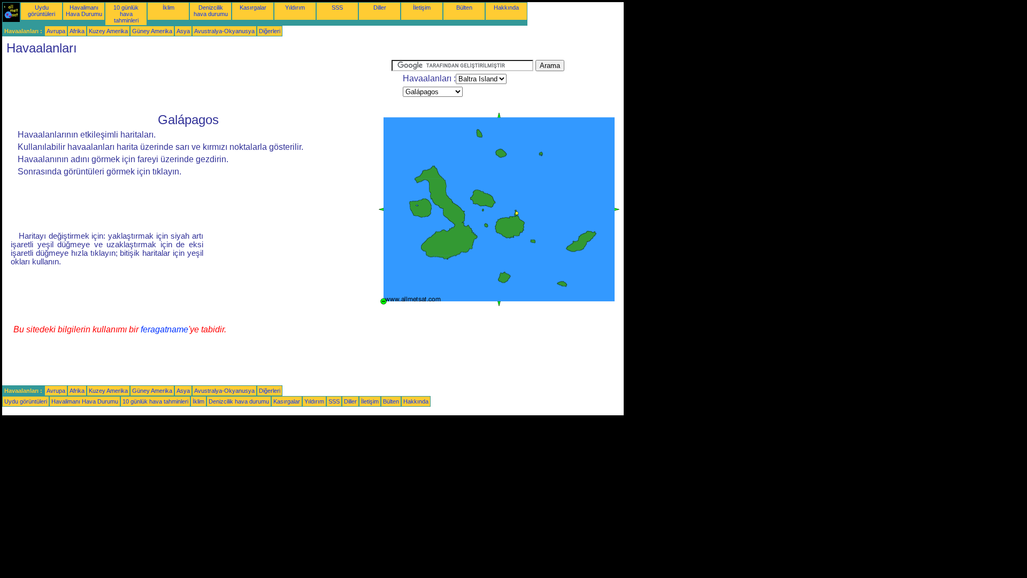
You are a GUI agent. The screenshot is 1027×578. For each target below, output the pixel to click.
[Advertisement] (197, 84)
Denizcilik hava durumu (211, 10)
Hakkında (506, 7)
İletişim (422, 7)
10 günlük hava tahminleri (126, 14)
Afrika (77, 31)
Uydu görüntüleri (41, 10)
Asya (183, 31)
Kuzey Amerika (108, 31)
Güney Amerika (152, 31)
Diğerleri (269, 31)
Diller (379, 7)
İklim (168, 7)
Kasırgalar (253, 7)
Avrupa (56, 31)
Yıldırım (295, 7)
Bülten (464, 7)
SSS (337, 7)
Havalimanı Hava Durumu (84, 10)
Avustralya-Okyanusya (224, 31)
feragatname (164, 329)
